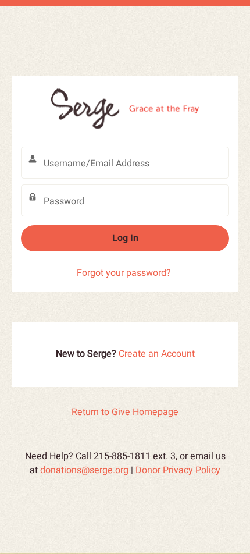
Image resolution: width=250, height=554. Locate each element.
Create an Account (157, 354)
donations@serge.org (84, 470)
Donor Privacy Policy (177, 470)
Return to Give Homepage (125, 412)
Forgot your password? (124, 273)
